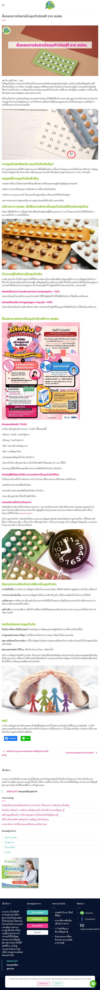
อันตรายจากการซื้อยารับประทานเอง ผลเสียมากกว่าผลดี (63, 939)
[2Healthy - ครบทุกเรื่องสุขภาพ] (50, 5)
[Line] (93, 983)
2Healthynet (90, 919)
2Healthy (89, 912)
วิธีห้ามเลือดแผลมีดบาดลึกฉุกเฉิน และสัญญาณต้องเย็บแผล (25, 819)
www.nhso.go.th (25, 513)
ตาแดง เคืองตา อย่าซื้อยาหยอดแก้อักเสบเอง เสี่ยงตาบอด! (24, 824)
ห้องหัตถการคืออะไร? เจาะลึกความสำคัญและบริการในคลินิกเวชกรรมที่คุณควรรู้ (33, 810)
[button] (3, 5)
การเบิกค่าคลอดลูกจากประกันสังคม (79, 752)
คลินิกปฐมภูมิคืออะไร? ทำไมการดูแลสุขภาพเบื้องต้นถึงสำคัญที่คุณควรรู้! (30, 815)
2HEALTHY (12, 791)
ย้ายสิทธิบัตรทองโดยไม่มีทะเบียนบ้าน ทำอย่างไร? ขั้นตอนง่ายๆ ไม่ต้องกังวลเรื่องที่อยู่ (35, 805)
